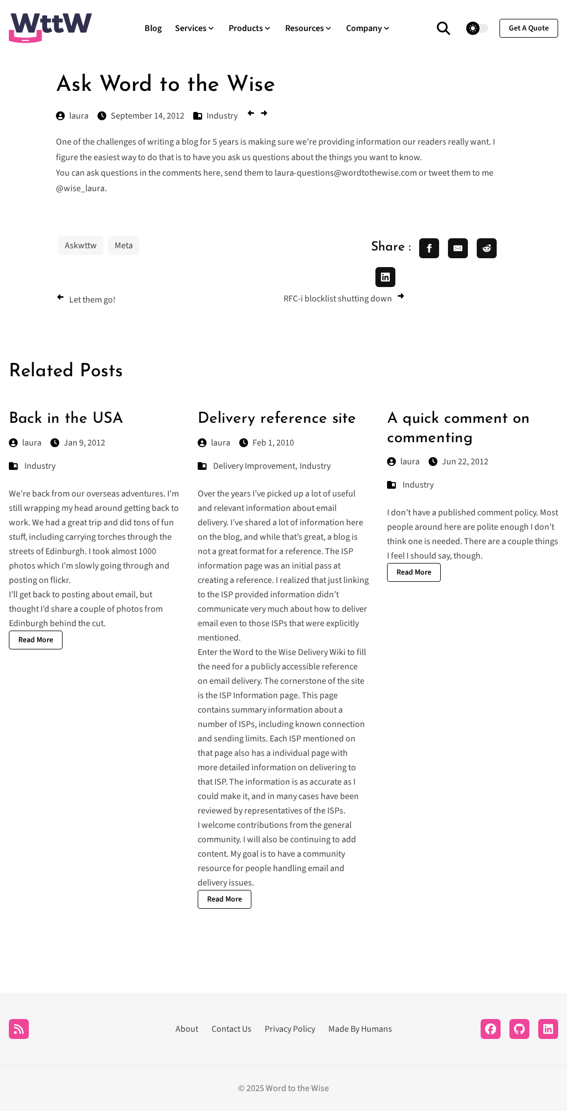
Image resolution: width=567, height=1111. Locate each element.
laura (32, 443)
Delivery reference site (277, 419)
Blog (153, 28)
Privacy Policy (290, 1029)
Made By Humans (360, 1029)
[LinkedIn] (548, 1029)
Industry (39, 466)
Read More (35, 640)
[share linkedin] (385, 277)
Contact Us (231, 1029)
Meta (124, 245)
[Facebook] (491, 1029)
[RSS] (19, 1029)
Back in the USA (66, 419)
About (187, 1029)
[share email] (458, 248)
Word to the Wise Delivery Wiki (289, 652)
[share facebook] (429, 248)
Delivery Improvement (254, 466)
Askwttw (81, 245)
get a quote (529, 28)
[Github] (519, 1029)
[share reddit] (487, 248)
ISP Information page (258, 695)
